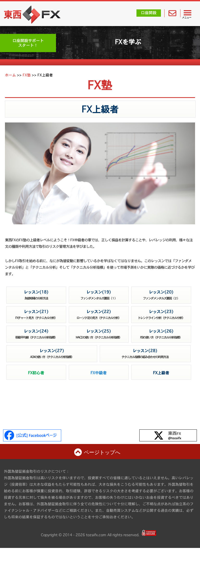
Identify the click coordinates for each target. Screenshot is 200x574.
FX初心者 (36, 372)
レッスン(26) (161, 334)
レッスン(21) (36, 314)
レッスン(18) (36, 294)
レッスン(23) (161, 314)
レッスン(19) (98, 294)
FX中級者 (99, 372)
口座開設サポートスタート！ (28, 43)
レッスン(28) (145, 353)
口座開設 (149, 12)
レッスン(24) (36, 334)
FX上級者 (100, 109)
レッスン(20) (161, 294)
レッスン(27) (52, 353)
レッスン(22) (99, 314)
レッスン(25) (99, 334)
